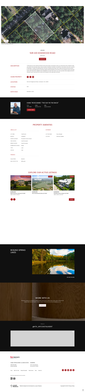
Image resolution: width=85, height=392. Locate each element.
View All (71, 199)
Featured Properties (24, 370)
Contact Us (40, 370)
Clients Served (31, 370)
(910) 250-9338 (13, 364)
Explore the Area (70, 277)
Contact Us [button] (42, 305)
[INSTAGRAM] (66, 370)
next (7, 41)
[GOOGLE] (71, 370)
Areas (36, 370)
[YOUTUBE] (68, 370)
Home (11, 370)
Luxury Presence (38, 385)
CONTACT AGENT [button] (31, 109)
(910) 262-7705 (38, 106)
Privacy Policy (71, 385)
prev (5, 41)
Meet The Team (16, 370)
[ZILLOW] (73, 370)
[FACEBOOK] (63, 370)
